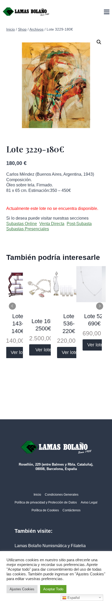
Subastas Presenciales (27, 229)
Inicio (37, 494)
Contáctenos (71, 510)
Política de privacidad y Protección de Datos (46, 502)
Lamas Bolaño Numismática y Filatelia (50, 545)
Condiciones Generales (61, 494)
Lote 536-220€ (69, 323)
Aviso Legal (89, 502)
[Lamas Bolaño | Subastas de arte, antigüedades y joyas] (26, 11)
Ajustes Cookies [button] (22, 589)
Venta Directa (51, 223)
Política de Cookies (45, 510)
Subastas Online (21, 223)
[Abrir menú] (106, 11)
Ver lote (19, 352)
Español (73, 598)
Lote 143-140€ (17, 323)
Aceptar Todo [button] (53, 589)
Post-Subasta (79, 223)
